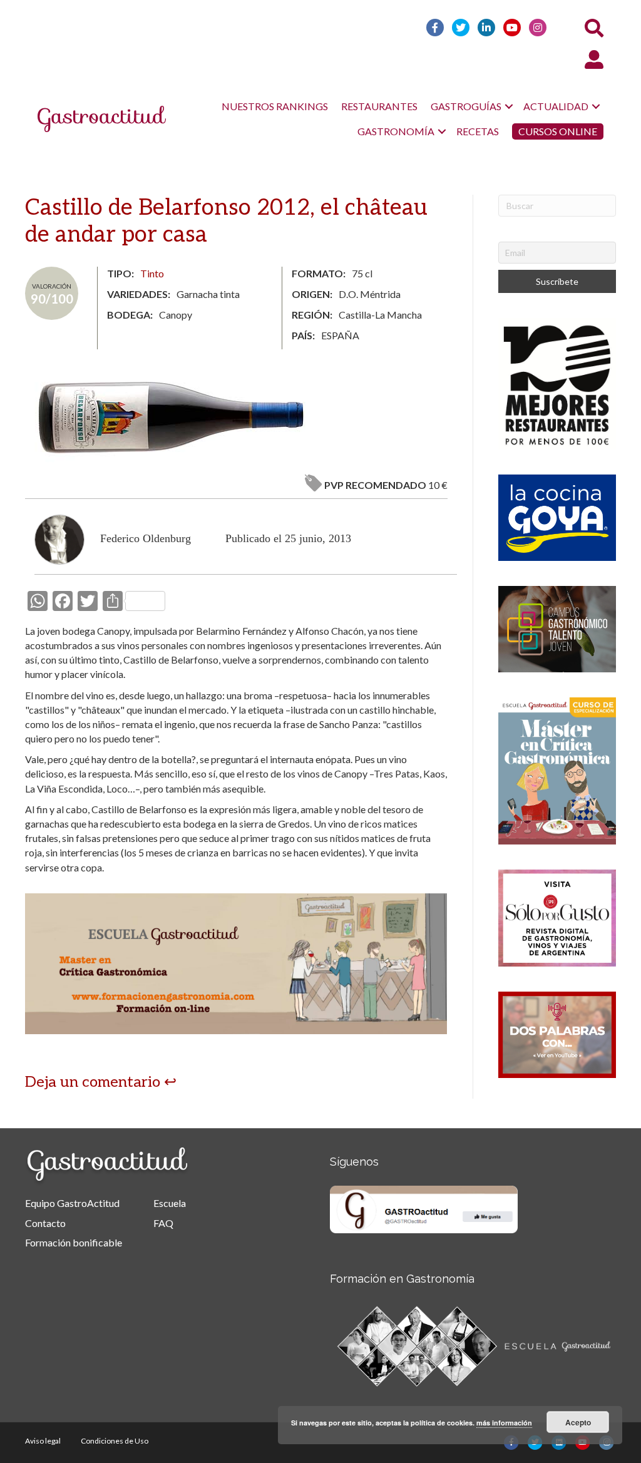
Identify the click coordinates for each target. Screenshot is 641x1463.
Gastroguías (466, 106)
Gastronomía (395, 131)
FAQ (163, 1223)
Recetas (477, 131)
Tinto (152, 273)
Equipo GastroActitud (72, 1203)
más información (504, 1422)
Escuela (169, 1203)
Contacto (45, 1223)
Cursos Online (557, 131)
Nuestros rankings (275, 106)
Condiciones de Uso (114, 1440)
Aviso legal (43, 1440)
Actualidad (555, 106)
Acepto (578, 1422)
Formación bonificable (73, 1242)
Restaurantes (379, 106)
